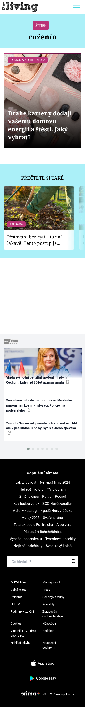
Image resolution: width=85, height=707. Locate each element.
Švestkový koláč (59, 546)
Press (46, 589)
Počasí (60, 496)
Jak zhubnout (25, 482)
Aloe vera (63, 525)
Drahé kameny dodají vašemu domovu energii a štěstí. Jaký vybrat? (40, 125)
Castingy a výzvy (53, 597)
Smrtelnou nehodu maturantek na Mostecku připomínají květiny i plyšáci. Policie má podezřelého (39, 405)
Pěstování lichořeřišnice (43, 532)
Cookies (16, 623)
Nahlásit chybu (20, 643)
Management (51, 582)
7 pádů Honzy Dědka (56, 511)
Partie (46, 496)
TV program (56, 489)
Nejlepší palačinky (27, 546)
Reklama (16, 597)
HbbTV (15, 604)
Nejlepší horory (31, 489)
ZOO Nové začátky (57, 503)
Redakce (48, 631)
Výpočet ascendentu (26, 539)
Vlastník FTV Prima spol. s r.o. (23, 633)
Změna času (29, 496)
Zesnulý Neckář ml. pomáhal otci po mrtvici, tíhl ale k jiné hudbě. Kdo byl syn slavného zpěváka (41, 425)
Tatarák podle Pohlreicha (33, 525)
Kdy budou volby (26, 503)
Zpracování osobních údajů (52, 614)
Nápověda (49, 623)
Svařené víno (53, 518)
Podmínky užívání (22, 611)
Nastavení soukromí (49, 645)
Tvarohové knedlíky (60, 539)
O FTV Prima (19, 582)
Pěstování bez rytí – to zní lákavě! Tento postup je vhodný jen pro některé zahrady (34, 240)
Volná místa (18, 589)
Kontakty (48, 604)
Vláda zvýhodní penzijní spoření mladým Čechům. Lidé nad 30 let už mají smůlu (36, 380)
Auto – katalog (25, 511)
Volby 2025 (30, 518)
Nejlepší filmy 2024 (55, 482)
